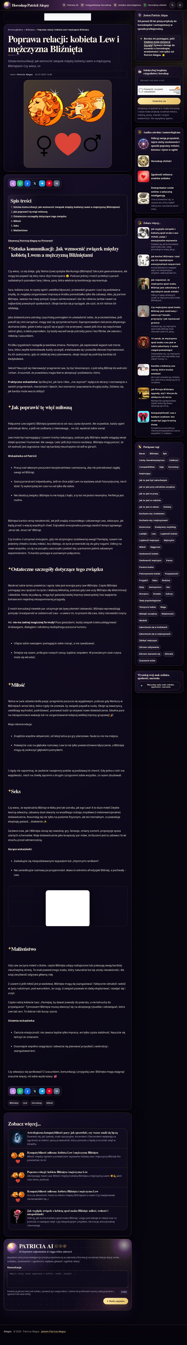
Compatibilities (147, 467)
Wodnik (143, 620)
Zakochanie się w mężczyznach (154, 633)
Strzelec (157, 593)
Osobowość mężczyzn (150, 560)
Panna (169, 560)
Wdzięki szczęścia (148, 613)
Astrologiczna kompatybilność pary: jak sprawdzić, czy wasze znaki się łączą (72, 1132)
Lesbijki (143, 533)
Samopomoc (155, 587)
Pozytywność (171, 573)
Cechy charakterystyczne (152, 460)
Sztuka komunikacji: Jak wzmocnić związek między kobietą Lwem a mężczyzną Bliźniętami (66, 207)
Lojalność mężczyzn (149, 540)
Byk (165, 453)
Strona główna (15, 29)
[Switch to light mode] (172, 5)
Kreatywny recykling (165, 527)
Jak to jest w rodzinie (150, 500)
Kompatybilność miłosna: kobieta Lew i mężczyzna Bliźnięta (62, 1152)
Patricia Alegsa (25, 74)
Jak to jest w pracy (148, 493)
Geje (161, 467)
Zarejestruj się (159, 101)
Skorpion (143, 593)
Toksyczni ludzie (147, 607)
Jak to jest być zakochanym (153, 480)
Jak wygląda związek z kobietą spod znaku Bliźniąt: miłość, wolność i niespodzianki (67, 1212)
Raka (154, 580)
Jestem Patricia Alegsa (155, 15)
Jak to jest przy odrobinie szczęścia (157, 487)
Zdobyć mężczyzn (148, 640)
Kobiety (167, 506)
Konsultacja (14, 1267)
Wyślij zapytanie (116, 1301)
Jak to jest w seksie (149, 506)
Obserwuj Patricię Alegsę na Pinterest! (30, 240)
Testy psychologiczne (150, 600)
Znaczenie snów (147, 660)
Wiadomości (168, 613)
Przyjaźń (143, 580)
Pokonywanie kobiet (149, 573)
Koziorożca (144, 527)
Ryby (141, 587)
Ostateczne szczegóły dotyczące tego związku (40, 216)
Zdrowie (169, 653)
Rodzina (166, 580)
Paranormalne (146, 567)
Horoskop (37, 1103)
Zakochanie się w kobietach (153, 627)
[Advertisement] (67, 17)
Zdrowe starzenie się (149, 653)
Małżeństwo (20, 230)
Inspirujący (144, 473)
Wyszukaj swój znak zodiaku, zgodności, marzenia (157, 686)
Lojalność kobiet (168, 533)
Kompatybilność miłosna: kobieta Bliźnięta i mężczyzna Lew (62, 1191)
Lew (25, 1103)
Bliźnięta (30, 29)
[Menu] (180, 5)
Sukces (169, 593)
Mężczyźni (169, 540)
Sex (168, 587)
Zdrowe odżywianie (149, 647)
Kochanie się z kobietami (152, 513)
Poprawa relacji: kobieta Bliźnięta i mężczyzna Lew (57, 1172)
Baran (142, 453)
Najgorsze (155, 547)
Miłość (17, 221)
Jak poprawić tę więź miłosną (30, 211)
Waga (163, 607)
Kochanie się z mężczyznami (153, 520)
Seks (16, 225)
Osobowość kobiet (148, 553)
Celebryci (173, 460)
